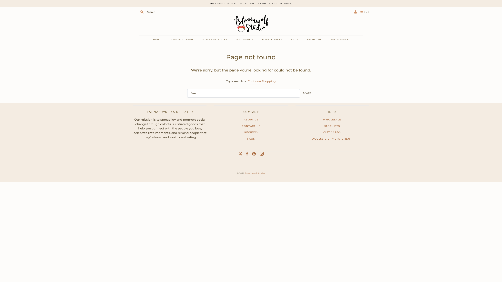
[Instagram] (262, 154)
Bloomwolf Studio (255, 173)
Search (308, 93)
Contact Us (251, 126)
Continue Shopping (262, 81)
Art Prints (245, 39)
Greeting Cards (181, 39)
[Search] (142, 12)
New (156, 39)
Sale (294, 39)
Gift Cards (332, 132)
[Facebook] (247, 154)
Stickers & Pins (215, 39)
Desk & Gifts (272, 39)
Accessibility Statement (332, 138)
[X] (240, 154)
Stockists (332, 126)
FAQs (251, 138)
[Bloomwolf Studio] (251, 24)
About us (314, 39)
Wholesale (340, 39)
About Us (251, 119)
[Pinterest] (254, 154)
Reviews (251, 132)
